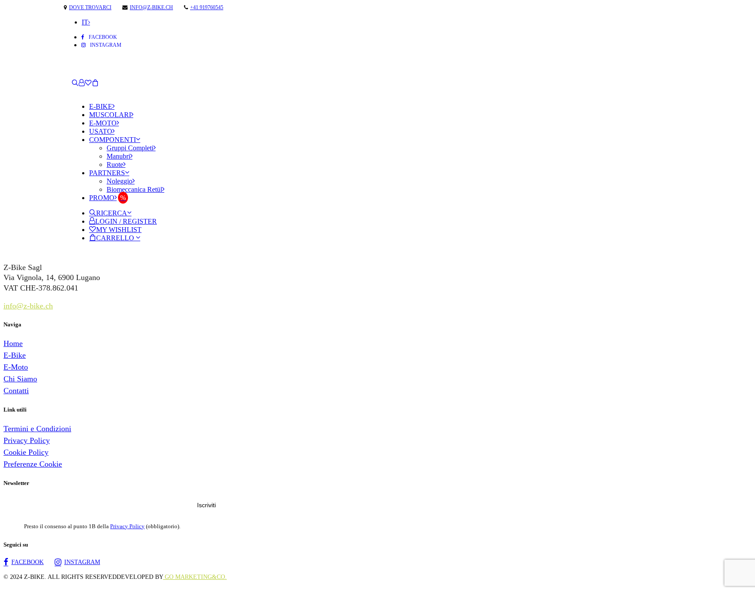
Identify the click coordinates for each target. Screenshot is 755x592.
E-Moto (103, 123)
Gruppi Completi (130, 148)
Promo (101, 197)
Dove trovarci (90, 7)
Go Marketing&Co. (195, 577)
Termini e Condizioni (37, 428)
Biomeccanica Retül (134, 189)
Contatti (16, 390)
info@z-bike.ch (151, 7)
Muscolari (110, 114)
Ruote (115, 164)
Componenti (112, 139)
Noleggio (119, 181)
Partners (107, 173)
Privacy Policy (26, 440)
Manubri (118, 156)
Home (13, 343)
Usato (100, 131)
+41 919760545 (206, 7)
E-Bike (100, 106)
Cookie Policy (25, 452)
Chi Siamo (20, 378)
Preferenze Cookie (32, 464)
